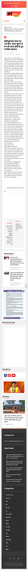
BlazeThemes (19, 565)
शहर (7, 546)
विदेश (7, 543)
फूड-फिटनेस (8, 517)
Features (8, 498)
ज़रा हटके (6, 412)
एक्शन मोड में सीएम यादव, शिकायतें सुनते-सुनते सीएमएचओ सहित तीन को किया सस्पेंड (14, 469)
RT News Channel (16, 267)
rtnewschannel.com (9, 52)
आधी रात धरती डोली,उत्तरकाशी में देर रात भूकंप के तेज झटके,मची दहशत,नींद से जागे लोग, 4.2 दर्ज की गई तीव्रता (17, 261)
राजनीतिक (8, 530)
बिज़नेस (7, 520)
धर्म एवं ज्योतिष (9, 514)
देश (5, 37)
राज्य (7, 533)
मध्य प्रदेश (8, 527)
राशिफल (7, 536)
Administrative (9, 495)
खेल (6, 504)
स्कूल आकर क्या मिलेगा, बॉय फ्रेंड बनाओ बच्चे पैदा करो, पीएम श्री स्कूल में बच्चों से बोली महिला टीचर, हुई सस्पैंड (12, 3)
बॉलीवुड (7, 523)
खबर (7, 501)
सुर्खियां (7, 549)
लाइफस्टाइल (8, 539)
